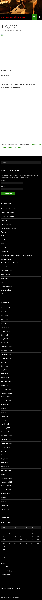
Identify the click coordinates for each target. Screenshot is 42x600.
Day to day (4, 220)
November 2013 (6, 482)
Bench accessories (7, 213)
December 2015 (6, 389)
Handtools (4, 240)
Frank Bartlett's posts (8, 228)
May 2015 (4, 416)
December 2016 (6, 346)
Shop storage (5, 274)
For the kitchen (6, 224)
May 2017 (4, 339)
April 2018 (4, 323)
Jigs (2, 243)
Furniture (4, 232)
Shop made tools (6, 271)
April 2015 (4, 420)
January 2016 (5, 385)
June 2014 (4, 455)
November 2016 (6, 350)
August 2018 (5, 308)
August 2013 (5, 493)
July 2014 (4, 451)
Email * (3, 186)
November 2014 (6, 435)
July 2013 (4, 497)
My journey (5, 251)
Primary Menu (39, 17)
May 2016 (4, 370)
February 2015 (6, 428)
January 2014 (5, 474)
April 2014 (4, 463)
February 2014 (6, 470)
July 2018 (4, 312)
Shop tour (4, 278)
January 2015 (5, 432)
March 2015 (5, 424)
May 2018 (4, 319)
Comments (6, 571)
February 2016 (6, 381)
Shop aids (4, 267)
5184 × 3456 (12, 30)
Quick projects (6, 259)
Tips (2, 282)
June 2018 (4, 316)
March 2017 (5, 343)
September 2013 (6, 490)
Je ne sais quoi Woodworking (14, 17)
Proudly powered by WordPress (10, 597)
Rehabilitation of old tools (9, 263)
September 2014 (6, 443)
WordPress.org (6, 575)
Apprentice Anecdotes (9, 209)
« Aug (3, 549)
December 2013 (6, 478)
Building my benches (8, 216)
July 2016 (4, 362)
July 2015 (4, 408)
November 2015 (6, 393)
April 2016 (4, 374)
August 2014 (5, 447)
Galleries (4, 236)
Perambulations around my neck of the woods (16, 255)
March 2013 (5, 509)
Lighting (4, 247)
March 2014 (5, 466)
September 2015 (6, 401)
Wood (3, 294)
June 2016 (4, 366)
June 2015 (4, 412)
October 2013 (6, 486)
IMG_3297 (20, 30)
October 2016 (6, 354)
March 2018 (5, 327)
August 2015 (5, 405)
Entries (5, 567)
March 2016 (5, 377)
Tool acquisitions (6, 286)
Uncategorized (6, 290)
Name (3, 180)
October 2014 (6, 439)
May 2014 (4, 459)
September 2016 (6, 358)
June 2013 (4, 501)
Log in (3, 563)
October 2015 (6, 397)
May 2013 (4, 505)
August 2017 (5, 331)
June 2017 (4, 335)
